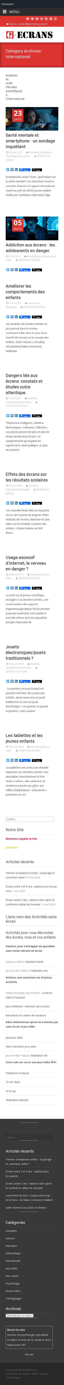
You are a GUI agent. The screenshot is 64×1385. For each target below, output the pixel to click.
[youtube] (37, 20)
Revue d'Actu (24, 156)
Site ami (29, 1354)
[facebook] (28, 20)
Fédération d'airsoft (17, 1100)
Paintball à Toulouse (17, 1073)
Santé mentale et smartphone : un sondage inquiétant (30, 141)
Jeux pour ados (14, 1037)
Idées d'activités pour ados (21, 1046)
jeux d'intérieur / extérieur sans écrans (27, 1006)
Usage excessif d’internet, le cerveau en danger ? (26, 563)
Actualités (31, 256)
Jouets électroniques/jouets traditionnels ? (26, 652)
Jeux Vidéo (12, 1268)
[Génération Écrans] (27, 34)
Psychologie (11, 156)
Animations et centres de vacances (26, 1015)
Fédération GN (39, 970)
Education (33, 152)
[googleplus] (51, 20)
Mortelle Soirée (34, 961)
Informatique (13, 1253)
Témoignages (14, 1298)
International (45, 152)
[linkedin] (55, 20)
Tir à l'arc (11, 1091)
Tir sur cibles (13, 1082)
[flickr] (41, 20)
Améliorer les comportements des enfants (25, 292)
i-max (42, 1373)
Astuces (10, 1238)
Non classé (12, 1276)
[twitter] (32, 20)
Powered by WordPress (18, 1373)
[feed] (46, 20)
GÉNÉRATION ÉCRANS (29, 260)
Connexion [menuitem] (7, 4)
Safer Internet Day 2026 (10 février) (26, 1207)
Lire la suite (13, 201)
